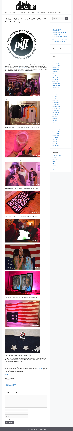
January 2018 (55, 63)
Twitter (40, 368)
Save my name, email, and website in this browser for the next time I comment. (24, 419)
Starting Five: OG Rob (57, 34)
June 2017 (54, 71)
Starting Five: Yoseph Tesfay (59, 32)
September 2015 (56, 112)
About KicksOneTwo (52, 12)
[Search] (66, 18)
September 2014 (56, 135)
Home (6, 12)
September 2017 (56, 69)
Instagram (40, 369)
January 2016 (55, 104)
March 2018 (55, 60)
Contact (59, 12)
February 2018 (55, 61)
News (18, 12)
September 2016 (56, 89)
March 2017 (55, 77)
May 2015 (54, 120)
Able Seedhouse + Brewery (20, 67)
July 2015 (54, 116)
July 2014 (54, 139)
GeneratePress (43, 429)
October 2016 (55, 87)
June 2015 (54, 118)
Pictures (23, 12)
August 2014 (55, 137)
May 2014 (54, 143)
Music (28, 12)
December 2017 (56, 65)
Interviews (43, 12)
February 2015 (55, 126)
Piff (14, 64)
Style (33, 12)
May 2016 (54, 96)
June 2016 (54, 94)
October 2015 (55, 110)
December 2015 (56, 106)
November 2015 (56, 108)
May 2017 (54, 73)
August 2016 (55, 91)
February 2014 (55, 145)
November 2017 (56, 67)
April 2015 (54, 122)
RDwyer (7, 374)
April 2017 (54, 75)
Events (37, 12)
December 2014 (56, 129)
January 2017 (55, 81)
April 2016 (54, 98)
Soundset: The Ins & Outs (11, 384)
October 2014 (55, 133)
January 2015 (55, 128)
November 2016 (56, 85)
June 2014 (54, 141)
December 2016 (56, 83)
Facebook (7, 369)
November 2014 (56, 131)
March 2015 (55, 124)
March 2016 (55, 100)
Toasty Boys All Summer (10, 385)
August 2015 (55, 114)
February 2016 (55, 102)
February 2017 (55, 79)
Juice (6, 67)
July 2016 (54, 93)
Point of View (12, 12)
